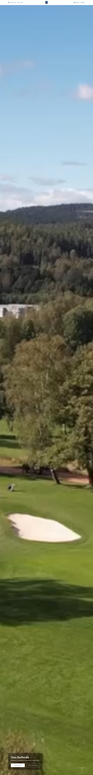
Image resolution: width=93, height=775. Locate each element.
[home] (46, 2)
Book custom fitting (33, 765)
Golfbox (77, 2)
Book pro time (17, 765)
